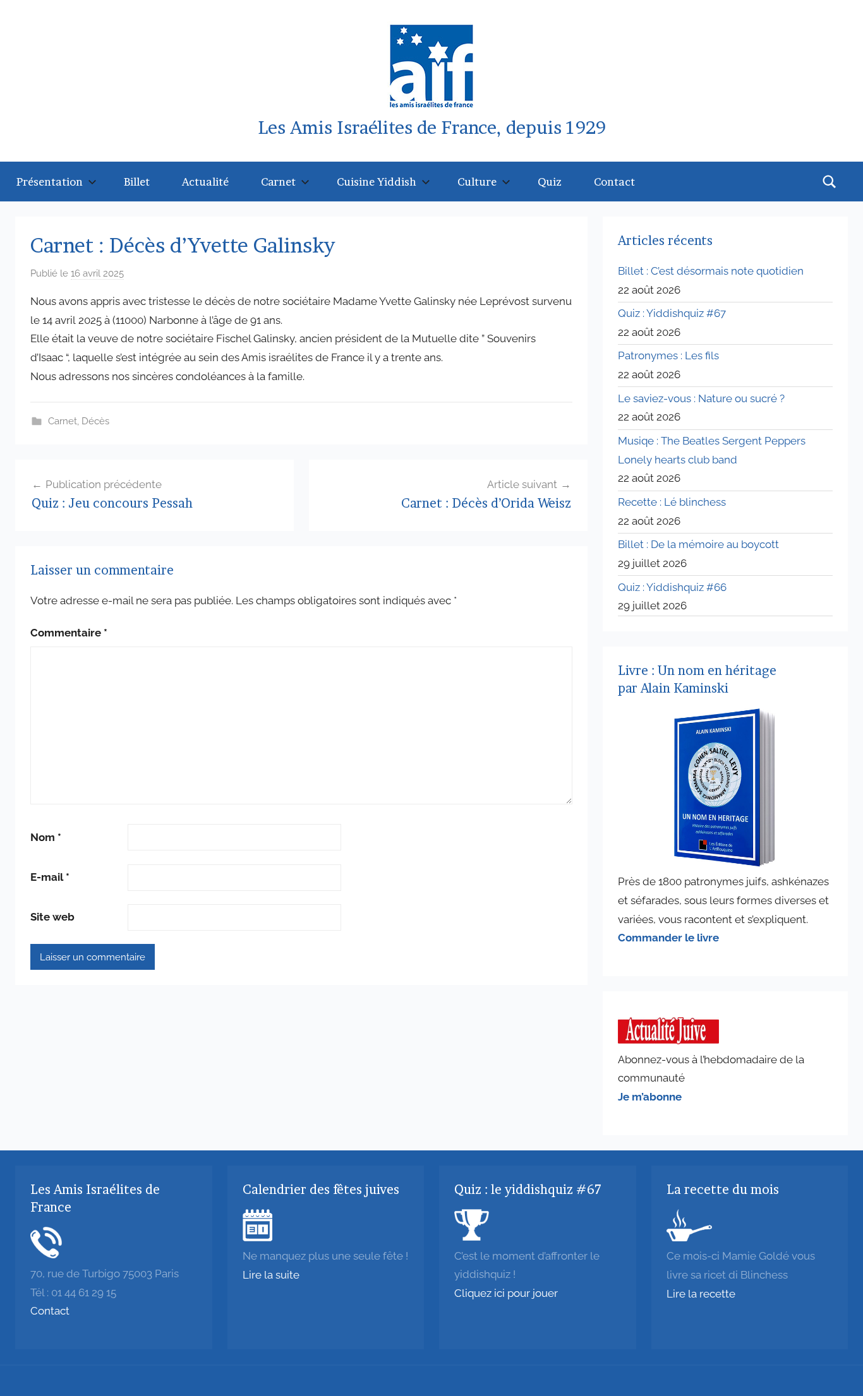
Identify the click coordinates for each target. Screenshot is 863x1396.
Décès (95, 421)
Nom (45, 837)
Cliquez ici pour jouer (506, 1293)
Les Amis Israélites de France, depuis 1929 (432, 127)
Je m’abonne (650, 1096)
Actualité (205, 181)
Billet (137, 181)
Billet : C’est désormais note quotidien (711, 271)
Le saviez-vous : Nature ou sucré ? (701, 398)
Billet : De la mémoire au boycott (698, 544)
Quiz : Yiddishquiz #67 (672, 313)
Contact (614, 181)
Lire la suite (271, 1274)
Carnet (278, 181)
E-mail (49, 877)
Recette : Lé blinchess (672, 502)
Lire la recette (701, 1293)
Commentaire (68, 632)
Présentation (49, 181)
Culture (477, 181)
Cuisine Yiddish (376, 181)
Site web (52, 916)
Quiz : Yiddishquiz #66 (672, 587)
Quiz (550, 181)
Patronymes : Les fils (668, 355)
